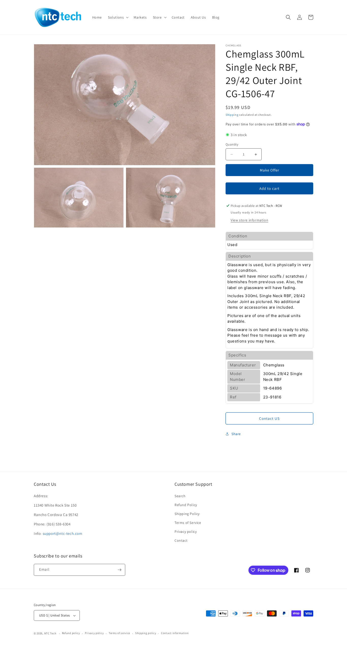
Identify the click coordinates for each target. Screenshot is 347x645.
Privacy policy (186, 531)
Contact (181, 540)
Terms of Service (188, 522)
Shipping (232, 115)
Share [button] (236, 434)
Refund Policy (186, 505)
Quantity (232, 144)
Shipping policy (145, 633)
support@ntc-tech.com (62, 533)
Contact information (174, 633)
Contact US (269, 418)
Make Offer (269, 170)
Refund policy (71, 633)
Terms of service (119, 633)
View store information (249, 220)
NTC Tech (50, 633)
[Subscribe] (119, 570)
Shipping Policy (187, 513)
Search (180, 496)
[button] (118, 17)
